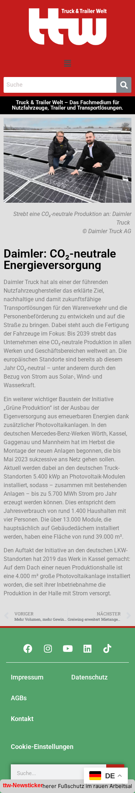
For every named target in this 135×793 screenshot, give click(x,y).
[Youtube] (68, 648)
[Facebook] (28, 648)
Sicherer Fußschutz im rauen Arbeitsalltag (80, 786)
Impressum (27, 677)
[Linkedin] (87, 648)
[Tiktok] (107, 648)
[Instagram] (48, 648)
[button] (67, 63)
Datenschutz (89, 677)
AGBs (19, 698)
